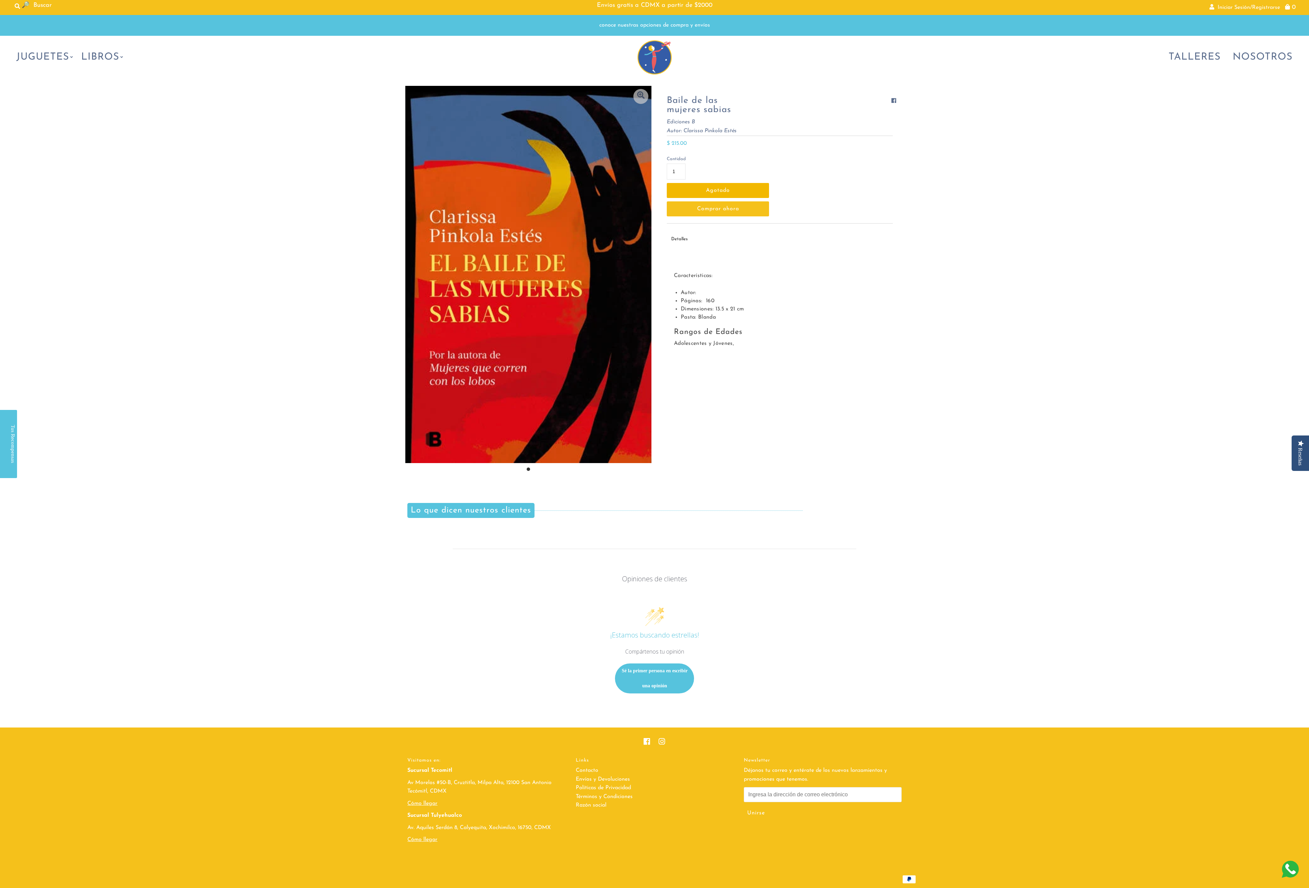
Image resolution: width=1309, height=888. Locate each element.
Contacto (587, 770)
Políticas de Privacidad (603, 788)
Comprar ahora (718, 209)
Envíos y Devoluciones (603, 779)
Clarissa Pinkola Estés (710, 131)
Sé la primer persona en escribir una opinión (655, 678)
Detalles (679, 239)
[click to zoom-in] (640, 96)
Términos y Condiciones (604, 796)
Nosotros (1263, 57)
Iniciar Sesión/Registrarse (1247, 7)
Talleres (1195, 57)
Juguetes (42, 57)
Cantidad (676, 159)
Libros (100, 57)
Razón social (591, 805)
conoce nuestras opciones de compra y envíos (654, 25)
